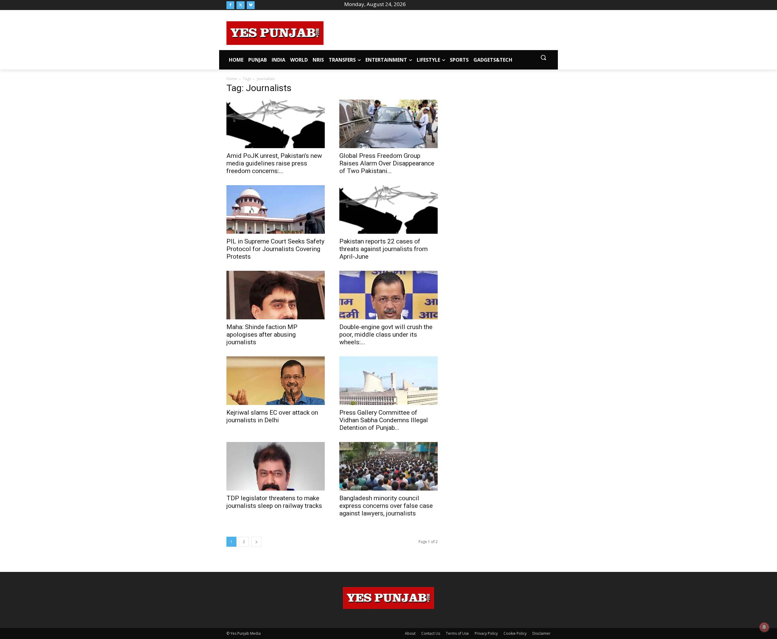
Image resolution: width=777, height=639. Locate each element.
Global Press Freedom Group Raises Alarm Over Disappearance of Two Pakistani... (386, 163)
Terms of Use (457, 633)
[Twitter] (240, 5)
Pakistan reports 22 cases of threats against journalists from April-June (383, 249)
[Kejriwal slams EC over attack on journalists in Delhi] (275, 380)
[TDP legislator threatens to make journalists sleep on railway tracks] (275, 466)
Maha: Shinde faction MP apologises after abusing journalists (261, 334)
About (410, 633)
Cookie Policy (515, 633)
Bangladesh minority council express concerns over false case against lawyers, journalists (386, 506)
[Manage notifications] (764, 627)
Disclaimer (541, 633)
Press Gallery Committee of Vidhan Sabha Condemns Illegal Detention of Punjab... (383, 420)
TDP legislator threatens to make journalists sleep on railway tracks (274, 502)
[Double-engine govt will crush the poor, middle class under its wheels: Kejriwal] (388, 295)
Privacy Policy (486, 633)
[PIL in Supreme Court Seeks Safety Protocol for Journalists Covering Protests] (275, 209)
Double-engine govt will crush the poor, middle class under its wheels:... (386, 334)
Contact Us (430, 633)
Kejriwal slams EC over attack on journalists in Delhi (272, 416)
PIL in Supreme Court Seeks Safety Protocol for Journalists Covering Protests (275, 249)
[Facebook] (230, 5)
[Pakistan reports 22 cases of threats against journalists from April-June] (388, 209)
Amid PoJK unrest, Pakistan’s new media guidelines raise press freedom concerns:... (274, 163)
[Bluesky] (251, 5)
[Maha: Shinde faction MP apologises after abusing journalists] (275, 295)
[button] (543, 57)
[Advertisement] (437, 32)
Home (231, 78)
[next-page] (256, 542)
